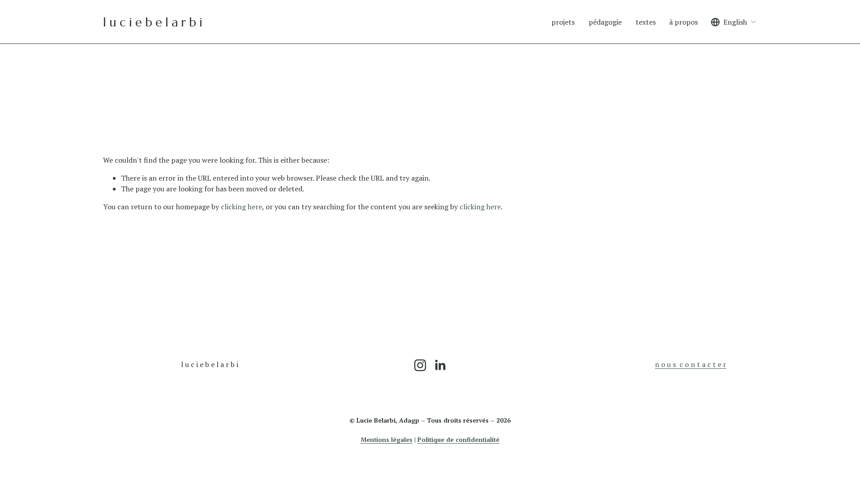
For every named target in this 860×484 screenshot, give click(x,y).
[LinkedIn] (440, 365)
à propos (683, 22)
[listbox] (734, 22)
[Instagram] (420, 365)
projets (563, 22)
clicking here (241, 207)
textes (646, 22)
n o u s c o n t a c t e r (690, 364)
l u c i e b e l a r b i (152, 22)
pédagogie (605, 22)
